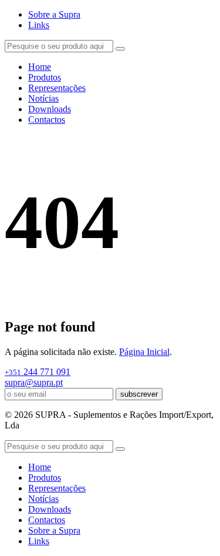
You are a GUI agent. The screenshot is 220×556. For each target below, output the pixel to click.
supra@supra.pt (34, 382)
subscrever (139, 394)
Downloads (49, 109)
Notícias (43, 98)
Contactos (46, 120)
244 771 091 (37, 372)
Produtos (44, 77)
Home (39, 67)
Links (38, 25)
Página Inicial (144, 352)
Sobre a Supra (54, 14)
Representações (57, 88)
